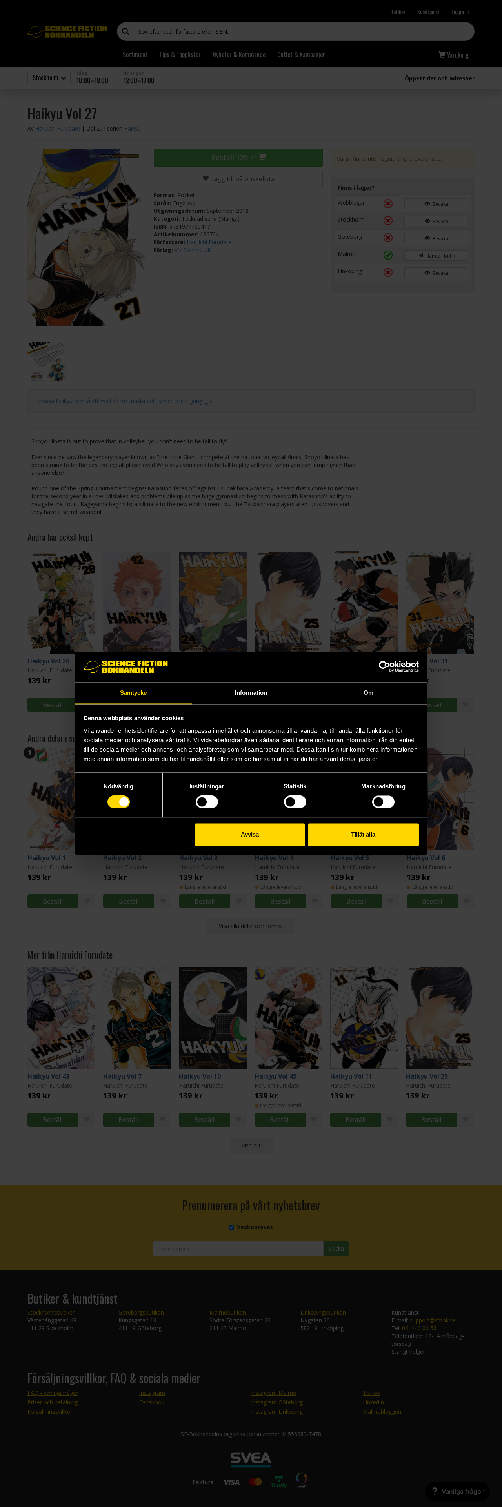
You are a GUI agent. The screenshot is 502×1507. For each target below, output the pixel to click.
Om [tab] (368, 692)
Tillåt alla (363, 834)
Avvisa (250, 834)
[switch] (207, 802)
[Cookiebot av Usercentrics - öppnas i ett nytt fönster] (384, 667)
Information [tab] (251, 692)
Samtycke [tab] (133, 692)
